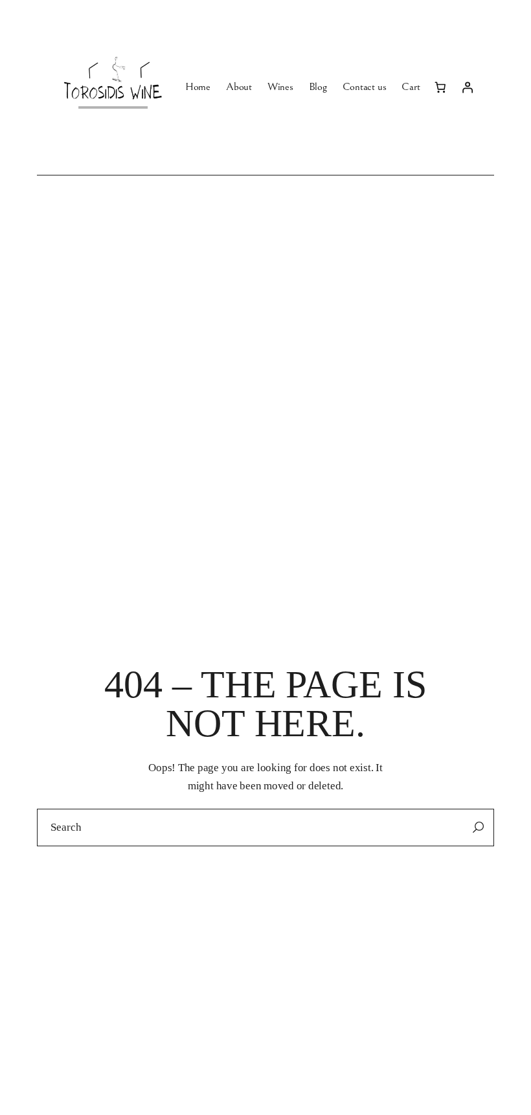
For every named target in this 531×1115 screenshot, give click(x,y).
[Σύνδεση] (467, 87)
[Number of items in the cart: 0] (439, 87)
